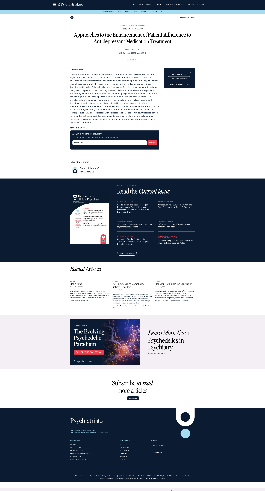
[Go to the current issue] (89, 243)
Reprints (144, 12)
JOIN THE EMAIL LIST (159, 445)
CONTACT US (75, 457)
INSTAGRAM (124, 450)
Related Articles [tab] (131, 60)
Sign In (191, 5)
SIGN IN (154, 440)
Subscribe (201, 5)
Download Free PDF (179, 74)
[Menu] (54, 5)
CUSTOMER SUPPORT (78, 460)
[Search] (209, 5)
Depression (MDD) (187, 18)
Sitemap (162, 478)
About (160, 5)
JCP (134, 5)
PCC (141, 5)
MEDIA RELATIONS (77, 450)
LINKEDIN (123, 453)
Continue (152, 143)
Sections (156, 12)
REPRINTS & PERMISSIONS (80, 453)
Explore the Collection (155, 353)
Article (125, 29)
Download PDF (108, 12)
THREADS (123, 457)
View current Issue (126, 253)
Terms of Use (89, 476)
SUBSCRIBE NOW (157, 452)
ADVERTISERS (75, 447)
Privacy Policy (79, 476)
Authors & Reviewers (175, 5)
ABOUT (73, 444)
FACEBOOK (124, 447)
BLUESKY (123, 460)
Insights (150, 5)
